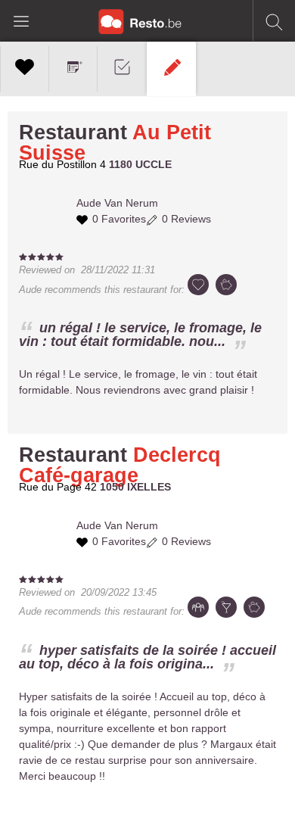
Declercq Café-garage (120, 465)
